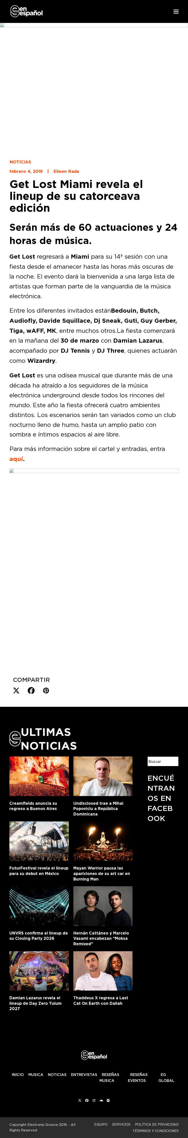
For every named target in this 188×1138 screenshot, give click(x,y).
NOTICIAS (57, 1074)
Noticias (20, 162)
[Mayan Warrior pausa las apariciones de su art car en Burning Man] (103, 840)
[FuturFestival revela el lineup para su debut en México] (39, 840)
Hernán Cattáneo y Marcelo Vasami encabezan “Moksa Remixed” (101, 938)
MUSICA (35, 1074)
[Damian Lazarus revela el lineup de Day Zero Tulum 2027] (39, 970)
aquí (16, 459)
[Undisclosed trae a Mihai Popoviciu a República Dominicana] (103, 775)
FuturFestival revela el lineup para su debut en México (38, 870)
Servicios (121, 1124)
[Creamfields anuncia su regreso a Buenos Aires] (39, 775)
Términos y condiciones (156, 1131)
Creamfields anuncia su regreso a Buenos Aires (33, 806)
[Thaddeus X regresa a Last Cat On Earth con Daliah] (103, 970)
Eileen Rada (66, 171)
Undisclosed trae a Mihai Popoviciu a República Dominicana (98, 809)
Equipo (101, 1124)
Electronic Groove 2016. (48, 1124)
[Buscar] (171, 761)
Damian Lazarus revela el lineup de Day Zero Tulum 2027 (35, 1003)
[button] (176, 12)
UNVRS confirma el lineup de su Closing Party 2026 (38, 935)
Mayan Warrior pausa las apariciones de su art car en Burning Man (101, 873)
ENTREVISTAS (84, 1074)
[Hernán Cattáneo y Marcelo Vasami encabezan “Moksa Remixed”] (103, 905)
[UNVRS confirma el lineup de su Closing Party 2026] (39, 905)
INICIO (18, 1074)
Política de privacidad (157, 1124)
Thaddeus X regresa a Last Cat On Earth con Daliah (100, 1000)
